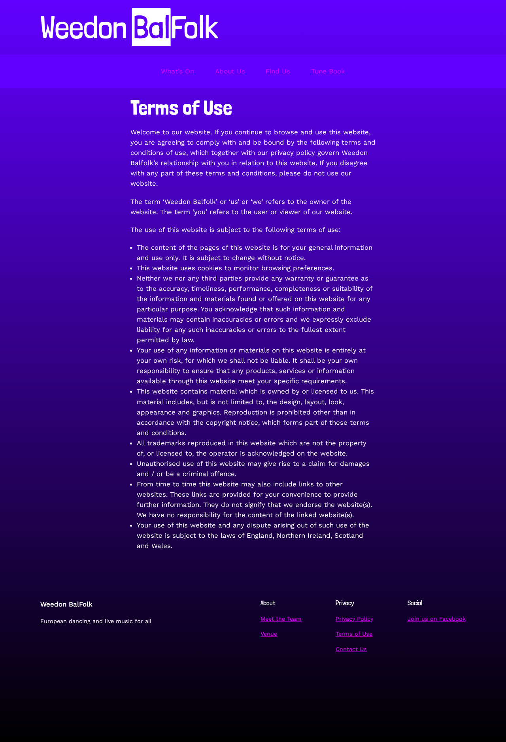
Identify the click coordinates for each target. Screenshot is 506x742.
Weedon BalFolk (66, 604)
